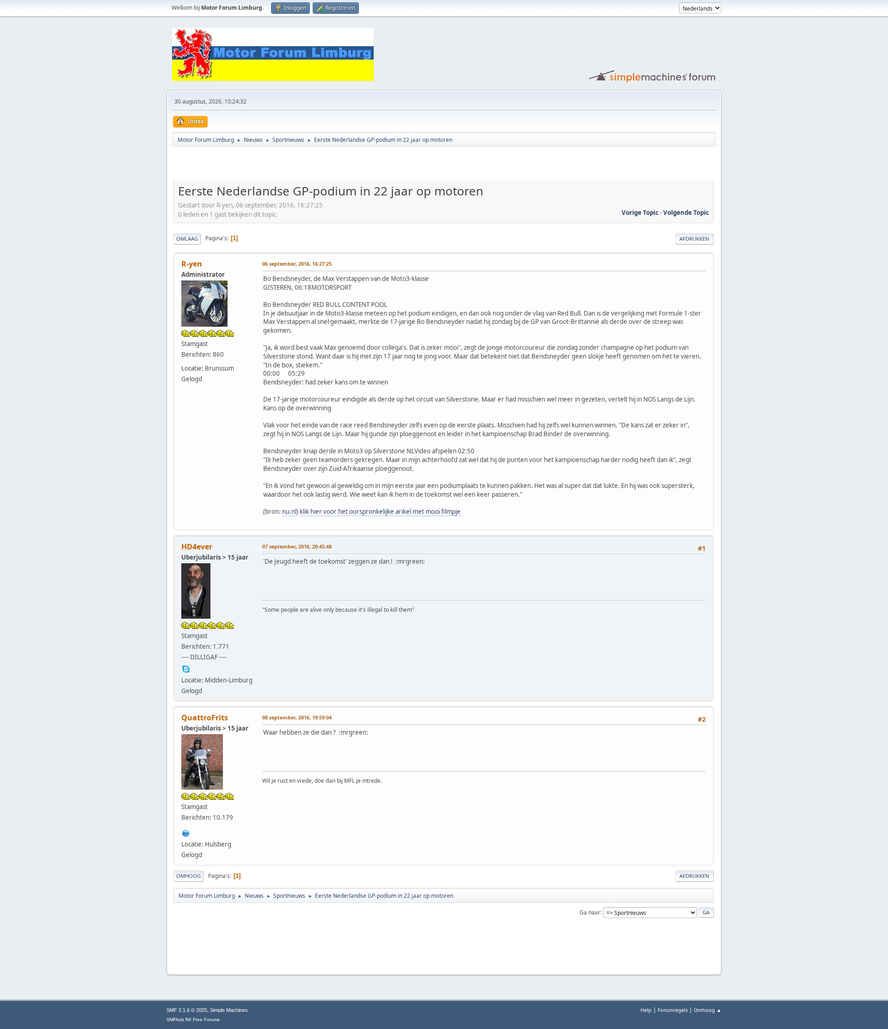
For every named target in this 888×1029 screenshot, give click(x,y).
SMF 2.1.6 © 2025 (186, 1010)
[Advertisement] (281, 164)
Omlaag (187, 238)
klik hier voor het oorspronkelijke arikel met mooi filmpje (380, 511)
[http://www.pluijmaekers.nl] (186, 832)
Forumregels (673, 1009)
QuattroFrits (204, 717)
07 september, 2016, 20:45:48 (297, 546)
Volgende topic (686, 212)
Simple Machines (229, 1010)
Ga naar (590, 912)
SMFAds (175, 1019)
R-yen (191, 264)
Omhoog (188, 875)
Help (646, 1009)
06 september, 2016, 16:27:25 (297, 263)
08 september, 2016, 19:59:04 (297, 717)
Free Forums (206, 1019)
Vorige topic (640, 212)
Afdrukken (694, 238)
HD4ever (196, 547)
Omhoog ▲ (708, 1009)
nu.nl (289, 511)
